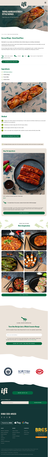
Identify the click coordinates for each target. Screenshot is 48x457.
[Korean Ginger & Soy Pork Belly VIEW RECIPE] (12, 240)
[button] (23, 374)
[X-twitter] (7, 417)
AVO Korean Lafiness (8, 72)
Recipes (5, 34)
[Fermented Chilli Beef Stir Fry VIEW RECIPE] (12, 282)
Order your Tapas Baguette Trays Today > (11, 136)
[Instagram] (4, 417)
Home (2, 34)
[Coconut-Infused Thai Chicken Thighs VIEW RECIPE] (35, 282)
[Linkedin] (9, 417)
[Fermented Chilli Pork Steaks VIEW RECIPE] (35, 240)
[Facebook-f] (1, 417)
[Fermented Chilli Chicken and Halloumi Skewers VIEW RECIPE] (35, 261)
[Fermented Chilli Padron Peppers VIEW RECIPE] (12, 261)
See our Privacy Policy (32, 339)
